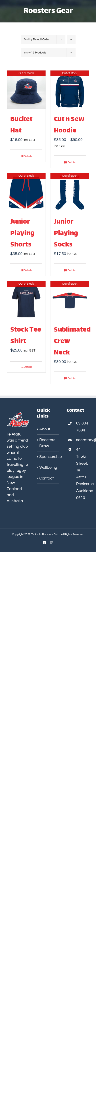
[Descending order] (71, 39)
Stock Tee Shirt (25, 335)
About (44, 429)
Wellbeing (48, 467)
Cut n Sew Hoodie (69, 125)
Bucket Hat (21, 125)
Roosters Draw (47, 443)
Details (28, 156)
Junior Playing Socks (66, 233)
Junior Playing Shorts (22, 233)
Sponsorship (48, 457)
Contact (46, 478)
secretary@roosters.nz (82, 440)
